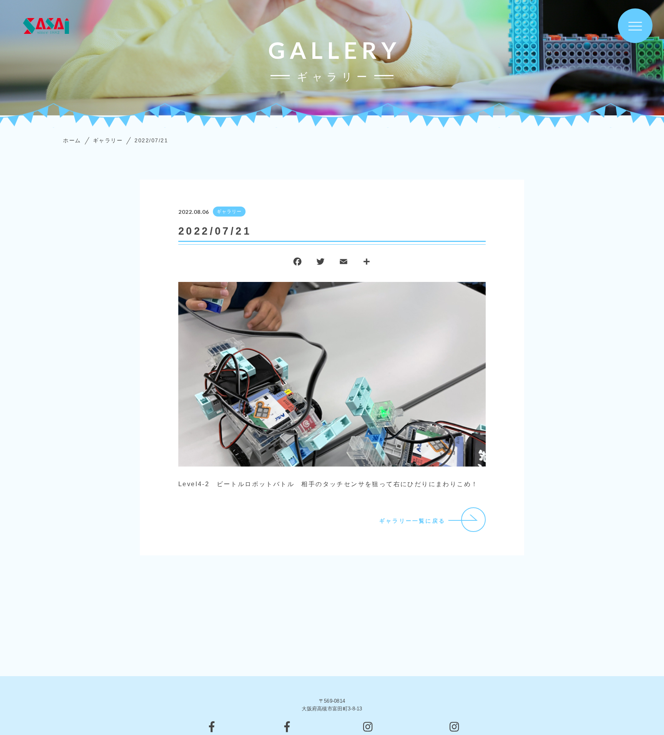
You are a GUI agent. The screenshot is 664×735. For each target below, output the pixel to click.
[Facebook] (297, 263)
